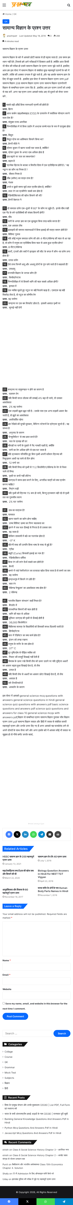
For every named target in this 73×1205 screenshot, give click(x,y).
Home (8, 14)
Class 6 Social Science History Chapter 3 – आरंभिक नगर (41, 1149)
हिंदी (6, 1088)
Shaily (6, 1173)
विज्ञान (7, 1083)
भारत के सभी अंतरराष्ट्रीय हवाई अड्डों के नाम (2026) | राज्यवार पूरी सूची (36, 1113)
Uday (5, 1179)
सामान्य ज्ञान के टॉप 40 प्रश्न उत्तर (52, 856)
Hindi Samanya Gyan (36, 824)
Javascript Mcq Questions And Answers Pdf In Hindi (33, 1133)
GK (14, 14)
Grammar (10, 1067)
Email (6, 974)
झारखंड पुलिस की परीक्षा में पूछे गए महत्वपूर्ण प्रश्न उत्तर (34, 1179)
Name (7, 960)
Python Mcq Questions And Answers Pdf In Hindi (31, 1127)
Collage (9, 1051)
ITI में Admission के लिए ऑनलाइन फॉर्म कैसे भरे (33, 1173)
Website (7, 989)
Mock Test (10, 1072)
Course (8, 1057)
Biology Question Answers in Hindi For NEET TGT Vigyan (53, 873)
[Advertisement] (36, 350)
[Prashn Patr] (22, 4)
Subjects (9, 1078)
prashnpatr (12, 36)
